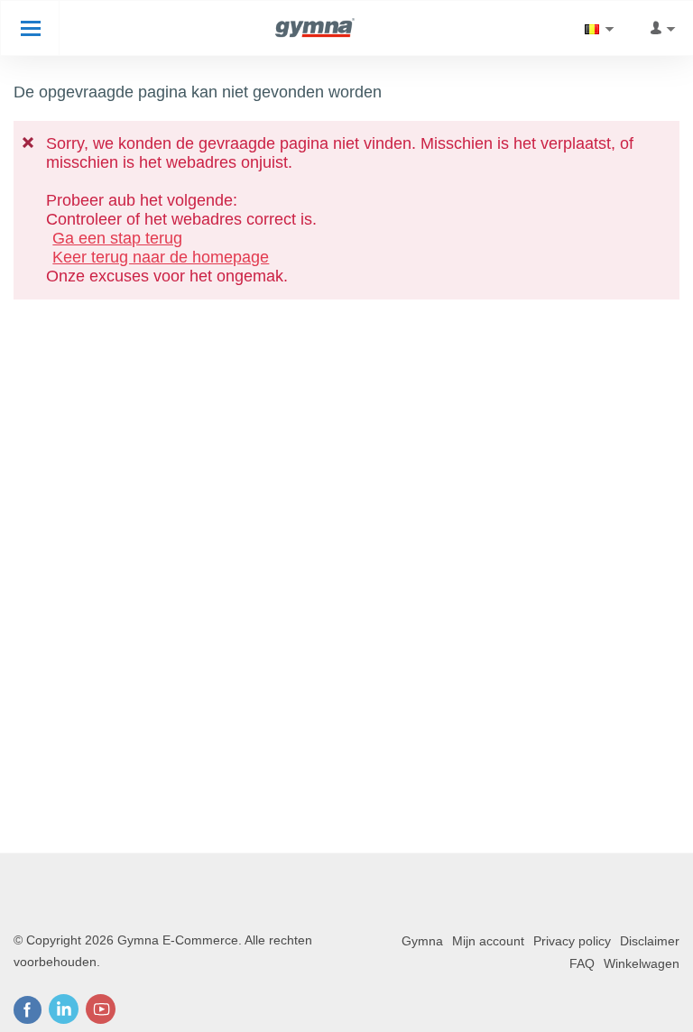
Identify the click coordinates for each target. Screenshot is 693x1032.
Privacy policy (572, 941)
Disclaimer (649, 941)
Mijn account (488, 941)
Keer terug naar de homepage (160, 257)
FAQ (582, 963)
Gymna (422, 941)
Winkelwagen (641, 963)
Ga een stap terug (117, 238)
